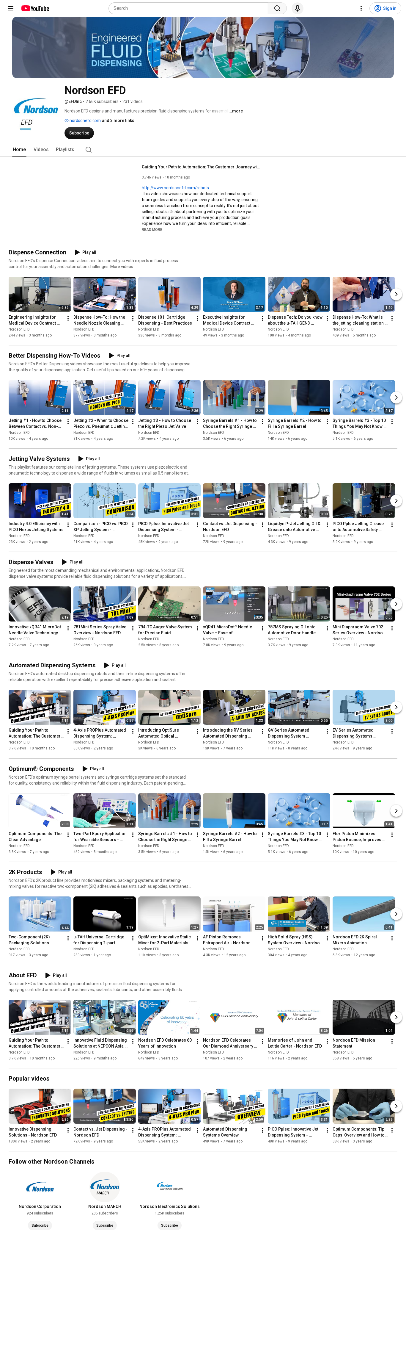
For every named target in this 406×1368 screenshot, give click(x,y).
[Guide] (10, 8)
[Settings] (361, 8)
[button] (152, 229)
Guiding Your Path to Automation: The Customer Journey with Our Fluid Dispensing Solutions (201, 167)
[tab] (19, 150)
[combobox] (190, 8)
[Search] (277, 8)
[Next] (396, 294)
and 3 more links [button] (118, 120)
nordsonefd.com (85, 120)
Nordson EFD (19, 329)
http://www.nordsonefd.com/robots (175, 187)
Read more (152, 230)
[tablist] (203, 150)
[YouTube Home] (35, 8)
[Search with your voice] (297, 8)
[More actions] (68, 318)
